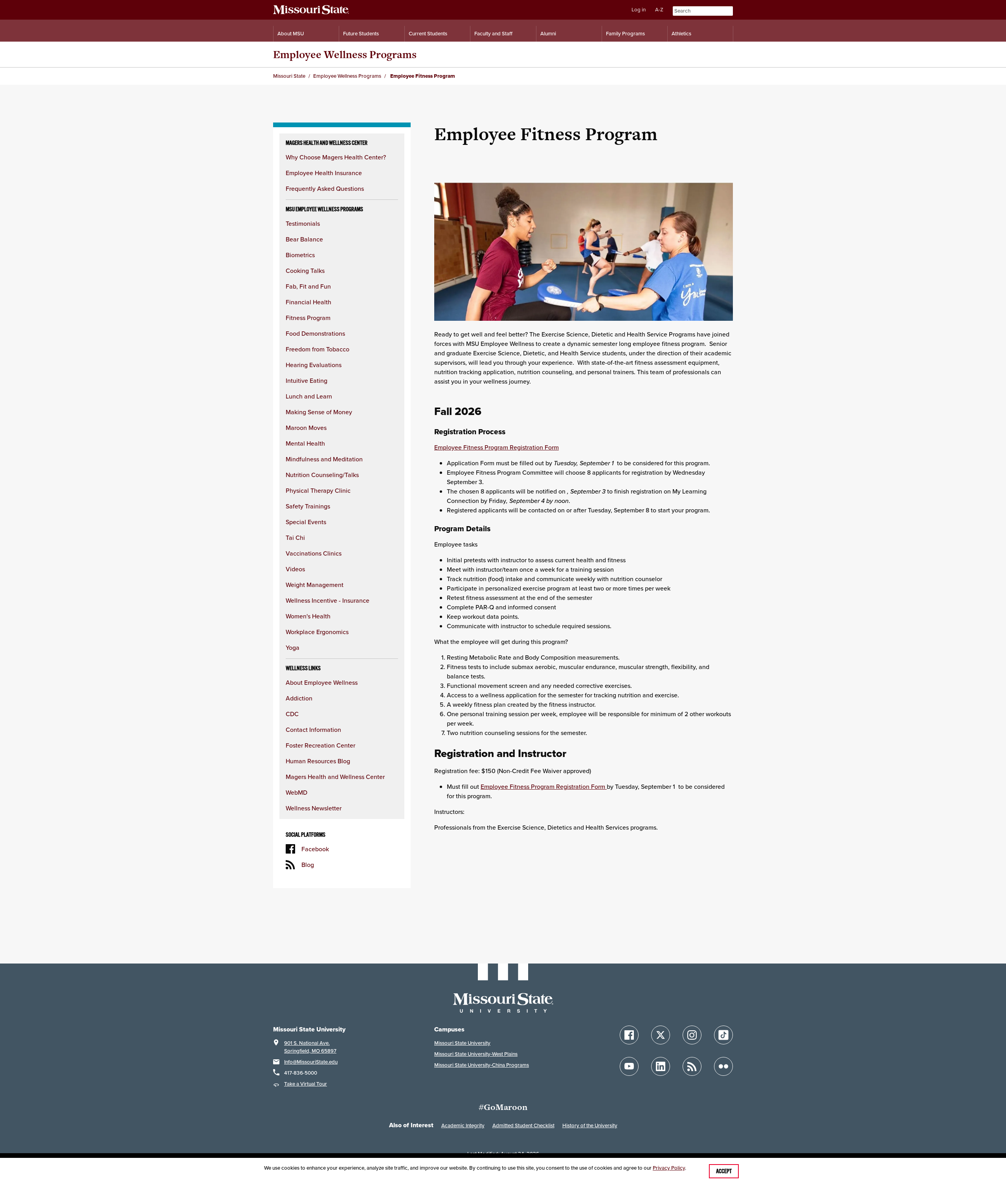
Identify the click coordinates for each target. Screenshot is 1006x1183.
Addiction (299, 698)
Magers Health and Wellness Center (335, 776)
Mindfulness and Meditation (324, 459)
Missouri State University (462, 1043)
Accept (724, 1171)
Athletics (681, 33)
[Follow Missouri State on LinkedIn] (660, 1066)
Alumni (548, 33)
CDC (292, 713)
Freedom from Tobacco (317, 349)
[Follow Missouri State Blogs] (692, 1066)
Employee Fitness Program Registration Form (496, 447)
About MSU (290, 33)
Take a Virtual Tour (305, 1084)
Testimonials (303, 223)
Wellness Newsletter (313, 808)
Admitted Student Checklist (523, 1125)
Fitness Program (308, 317)
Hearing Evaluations (313, 364)
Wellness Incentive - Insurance (327, 600)
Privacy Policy (669, 1168)
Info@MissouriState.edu (311, 1062)
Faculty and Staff (493, 33)
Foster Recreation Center (320, 745)
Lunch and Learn (309, 396)
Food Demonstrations (315, 333)
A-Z (659, 9)
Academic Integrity (463, 1125)
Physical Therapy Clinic (318, 490)
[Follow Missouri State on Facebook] (629, 1035)
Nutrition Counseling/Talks (322, 474)
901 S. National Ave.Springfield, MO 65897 (310, 1047)
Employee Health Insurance (324, 172)
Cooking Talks (305, 270)
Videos (295, 569)
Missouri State (289, 76)
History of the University (589, 1125)
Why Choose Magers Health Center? (336, 157)
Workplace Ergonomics (317, 631)
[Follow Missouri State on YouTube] (629, 1066)
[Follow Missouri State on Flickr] (723, 1066)
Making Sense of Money (319, 412)
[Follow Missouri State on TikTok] (723, 1035)
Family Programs (625, 33)
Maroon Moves (306, 427)
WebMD (296, 792)
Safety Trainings (308, 506)
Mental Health (305, 443)
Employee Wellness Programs (345, 54)
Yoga (292, 647)
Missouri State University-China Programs (481, 1065)
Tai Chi (295, 537)
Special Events (306, 521)
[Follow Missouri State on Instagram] (692, 1035)
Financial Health (308, 302)
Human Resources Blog (318, 761)
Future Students (361, 33)
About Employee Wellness (322, 682)
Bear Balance (304, 239)
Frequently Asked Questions (325, 188)
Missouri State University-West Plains (476, 1054)
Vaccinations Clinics (313, 553)
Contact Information (313, 729)
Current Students (428, 33)
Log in (639, 9)
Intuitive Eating (306, 380)
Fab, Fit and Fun (308, 286)
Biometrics (300, 254)
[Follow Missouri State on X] (660, 1035)
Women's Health (308, 616)
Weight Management (314, 584)
